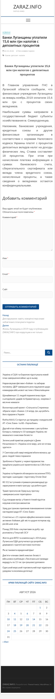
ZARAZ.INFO (27, 7)
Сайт (4, 289)
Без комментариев (26, 51)
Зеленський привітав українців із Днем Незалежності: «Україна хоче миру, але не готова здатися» (26, 443)
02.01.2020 (9, 51)
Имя (5, 258)
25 (14, 631)
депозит (14, 55)
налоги (22, 55)
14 (33, 619)
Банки (7, 55)
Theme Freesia (33, 684)
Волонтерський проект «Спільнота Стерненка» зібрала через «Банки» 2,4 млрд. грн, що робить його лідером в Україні (25, 411)
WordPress (44, 684)
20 (27, 625)
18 (14, 625)
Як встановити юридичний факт (18, 550)
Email (5, 274)
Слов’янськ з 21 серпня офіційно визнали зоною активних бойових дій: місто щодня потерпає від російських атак (26, 520)
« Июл (5, 641)
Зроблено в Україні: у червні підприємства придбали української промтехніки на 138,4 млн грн (26, 464)
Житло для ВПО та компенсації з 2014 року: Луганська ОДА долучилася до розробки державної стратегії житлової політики (24, 541)
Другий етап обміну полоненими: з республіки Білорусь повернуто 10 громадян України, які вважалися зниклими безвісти (25, 432)
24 (8, 631)
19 (21, 625)
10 (8, 619)
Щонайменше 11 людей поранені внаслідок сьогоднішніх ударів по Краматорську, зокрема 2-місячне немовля (26, 399)
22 (40, 625)
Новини (6, 32)
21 (33, 625)
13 (27, 619)
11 (14, 619)
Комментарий (9, 217)
